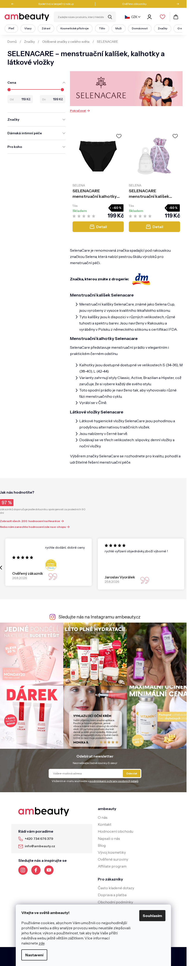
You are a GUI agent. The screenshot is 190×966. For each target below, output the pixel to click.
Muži (118, 28)
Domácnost (140, 28)
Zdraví (46, 28)
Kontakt (104, 824)
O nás (181, 28)
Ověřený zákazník (27, 573)
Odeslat (131, 773)
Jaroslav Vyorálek (120, 577)
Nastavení (34, 955)
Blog (102, 845)
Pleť (11, 28)
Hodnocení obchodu (115, 831)
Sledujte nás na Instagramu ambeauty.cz (99, 617)
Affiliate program (112, 866)
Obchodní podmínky (115, 902)
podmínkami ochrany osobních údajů (113, 781)
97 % (7, 502)
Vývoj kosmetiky (112, 852)
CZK (134, 17)
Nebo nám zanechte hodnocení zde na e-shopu (33, 527)
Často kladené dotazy (116, 888)
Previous (14, 4)
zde (41, 943)
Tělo (102, 28)
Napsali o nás (109, 838)
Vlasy (28, 28)
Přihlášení (150, 17)
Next (176, 4)
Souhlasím (152, 915)
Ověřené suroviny (113, 859)
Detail (101, 226)
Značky (162, 28)
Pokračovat (78, 110)
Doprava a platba (112, 895)
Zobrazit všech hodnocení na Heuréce (30, 521)
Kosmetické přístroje (74, 28)
